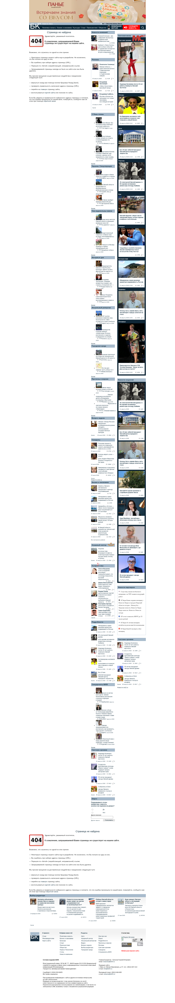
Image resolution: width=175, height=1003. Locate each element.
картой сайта (50, 93)
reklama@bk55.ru (109, 974)
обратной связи (50, 101)
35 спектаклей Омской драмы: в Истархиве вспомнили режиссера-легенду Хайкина (131, 184)
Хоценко (101, 549)
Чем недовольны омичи (102, 211)
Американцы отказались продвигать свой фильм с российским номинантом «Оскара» (106, 470)
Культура (76, 28)
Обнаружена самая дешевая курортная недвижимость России (105, 498)
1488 (109, 645)
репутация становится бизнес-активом (106, 606)
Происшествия (92, 28)
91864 (113, 920)
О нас (44, 936)
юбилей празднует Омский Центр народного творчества (105, 676)
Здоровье (121, 289)
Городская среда (99, 346)
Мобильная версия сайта (130, 951)
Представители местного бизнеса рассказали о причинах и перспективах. (47, 909)
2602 (136, 663)
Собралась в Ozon (104, 787)
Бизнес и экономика (64, 28)
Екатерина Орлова (104, 604)
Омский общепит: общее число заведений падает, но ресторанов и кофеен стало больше (131, 217)
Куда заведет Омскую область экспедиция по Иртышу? (133, 901)
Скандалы (96, 440)
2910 (109, 602)
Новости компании (66, 954)
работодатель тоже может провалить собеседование (105, 586)
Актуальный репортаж (101, 308)
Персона (121, 161)
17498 (113, 54)
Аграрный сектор (99, 545)
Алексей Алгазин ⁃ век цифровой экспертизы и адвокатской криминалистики (105, 38)
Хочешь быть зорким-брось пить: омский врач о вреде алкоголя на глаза (131, 312)
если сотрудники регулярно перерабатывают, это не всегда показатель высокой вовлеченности (105, 575)
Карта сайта (46, 941)
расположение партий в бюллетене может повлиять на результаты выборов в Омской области (106, 597)
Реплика (95, 60)
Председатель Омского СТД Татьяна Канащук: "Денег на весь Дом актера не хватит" (131, 367)
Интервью (122, 322)
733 (110, 493)
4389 (109, 609)
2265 (109, 656)
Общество (102, 28)
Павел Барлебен (104, 610)
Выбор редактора (37, 895)
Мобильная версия (116, 27)
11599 (109, 615)
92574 (84, 917)
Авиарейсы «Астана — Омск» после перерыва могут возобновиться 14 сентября (106, 508)
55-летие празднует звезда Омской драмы (105, 778)
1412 (109, 513)
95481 (113, 43)
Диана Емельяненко (105, 583)
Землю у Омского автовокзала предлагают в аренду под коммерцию (105, 488)
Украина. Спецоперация (102, 166)
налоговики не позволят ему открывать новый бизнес (106, 665)
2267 (138, 91)
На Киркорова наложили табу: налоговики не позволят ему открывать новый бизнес (130, 118)
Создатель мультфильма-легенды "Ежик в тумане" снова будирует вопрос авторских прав (106, 768)
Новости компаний (100, 32)
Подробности (97, 622)
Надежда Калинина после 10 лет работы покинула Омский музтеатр (105, 651)
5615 (109, 783)
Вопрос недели (98, 418)
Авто (82, 936)
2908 (109, 589)
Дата (120, 128)
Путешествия (123, 259)
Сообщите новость (133, 27)
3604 (109, 581)
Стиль (62, 952)
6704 (109, 451)
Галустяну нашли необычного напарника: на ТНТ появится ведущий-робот (132, 594)
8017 (109, 795)
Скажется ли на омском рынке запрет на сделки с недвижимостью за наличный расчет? (75, 902)
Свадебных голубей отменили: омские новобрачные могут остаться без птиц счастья (131, 249)
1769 (138, 255)
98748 (143, 915)
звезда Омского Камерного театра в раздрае (105, 791)
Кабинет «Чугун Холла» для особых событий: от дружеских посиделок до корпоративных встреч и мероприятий (106, 48)
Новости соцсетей (126, 380)
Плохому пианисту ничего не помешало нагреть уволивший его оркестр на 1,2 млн (106, 446)
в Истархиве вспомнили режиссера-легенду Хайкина (106, 641)
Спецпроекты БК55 (100, 684)
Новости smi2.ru (96, 480)
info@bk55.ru (108, 969)
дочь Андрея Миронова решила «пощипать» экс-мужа (106, 460)
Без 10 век (101, 672)
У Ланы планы (98, 114)
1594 (109, 560)
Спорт (83, 28)
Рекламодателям (48, 938)
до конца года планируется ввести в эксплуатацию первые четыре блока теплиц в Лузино (106, 554)
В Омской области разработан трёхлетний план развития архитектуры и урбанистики (106, 531)
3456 (138, 372)
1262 (138, 285)
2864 (109, 435)
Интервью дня (98, 257)
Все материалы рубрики (98, 540)
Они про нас (102, 936)
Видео (83, 943)
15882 (109, 464)
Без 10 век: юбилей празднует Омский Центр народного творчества (130, 151)
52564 (55, 913)
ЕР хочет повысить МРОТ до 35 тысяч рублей (130, 618)
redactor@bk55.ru (109, 961)
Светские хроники (99, 750)
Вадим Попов (103, 591)
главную (44, 89)
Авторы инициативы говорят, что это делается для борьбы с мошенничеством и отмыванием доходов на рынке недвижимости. (76, 910)
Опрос (100, 938)
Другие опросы (95, 820)
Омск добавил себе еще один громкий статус (104, 614)
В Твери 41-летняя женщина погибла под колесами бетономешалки (131, 624)
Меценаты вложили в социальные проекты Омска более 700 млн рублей (106, 519)
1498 (109, 524)
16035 (109, 475)
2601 (109, 774)
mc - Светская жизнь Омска (112, 23)
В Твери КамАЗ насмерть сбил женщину (130, 630)
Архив (94, 107)
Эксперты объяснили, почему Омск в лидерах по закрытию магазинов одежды (46, 902)
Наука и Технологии (66, 950)
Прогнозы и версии (100, 379)
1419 (109, 536)
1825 (109, 669)
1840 (138, 222)
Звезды (121, 95)
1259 (110, 503)
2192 (138, 317)
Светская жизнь (124, 36)
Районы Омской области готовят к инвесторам (104, 900)
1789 (109, 680)
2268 (136, 650)
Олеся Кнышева (104, 569)
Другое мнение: (96, 815)
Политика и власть (49, 28)
